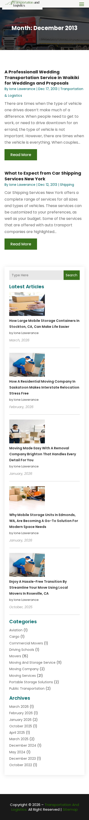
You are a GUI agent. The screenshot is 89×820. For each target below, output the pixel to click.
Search (71, 275)
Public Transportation (27, 688)
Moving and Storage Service (32, 662)
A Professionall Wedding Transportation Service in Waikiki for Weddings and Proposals (42, 77)
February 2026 (21, 713)
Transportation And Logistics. (45, 807)
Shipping (67, 184)
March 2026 (19, 706)
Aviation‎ (16, 630)
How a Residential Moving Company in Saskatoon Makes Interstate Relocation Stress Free (44, 387)
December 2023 (22, 758)
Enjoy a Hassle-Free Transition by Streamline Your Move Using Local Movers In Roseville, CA (38, 587)
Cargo (14, 636)
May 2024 (17, 752)
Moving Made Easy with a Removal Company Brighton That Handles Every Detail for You (42, 454)
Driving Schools (21, 649)
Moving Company (24, 669)
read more (20, 154)
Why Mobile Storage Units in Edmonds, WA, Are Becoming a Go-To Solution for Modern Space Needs (43, 520)
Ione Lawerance (22, 88)
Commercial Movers (26, 643)
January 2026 (20, 719)
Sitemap (70, 809)
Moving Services (22, 675)
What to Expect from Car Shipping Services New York (43, 176)
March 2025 (18, 739)
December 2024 (22, 745)
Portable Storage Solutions (31, 682)
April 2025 (17, 732)
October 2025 (20, 726)
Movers (15, 656)
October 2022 (20, 765)
